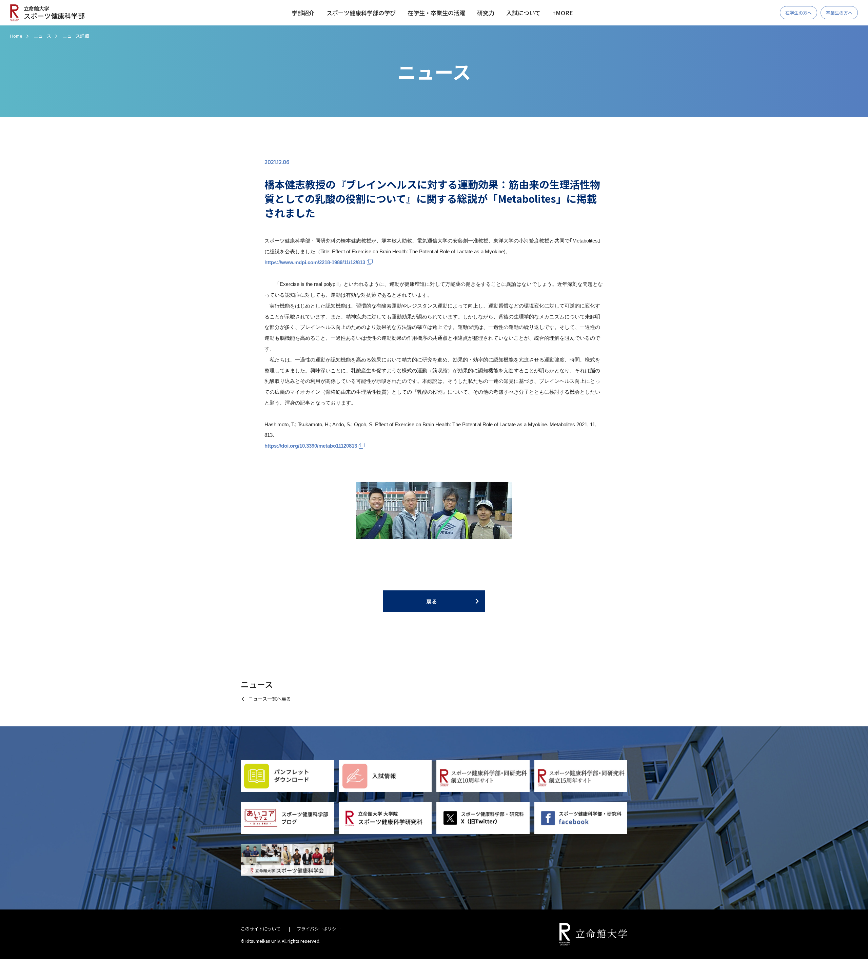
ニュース (42, 36)
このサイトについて (260, 928)
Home (16, 36)
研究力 (485, 12)
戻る (431, 601)
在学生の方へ (798, 12)
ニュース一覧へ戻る (270, 698)
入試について (523, 12)
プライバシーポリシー (319, 928)
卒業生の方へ (839, 12)
